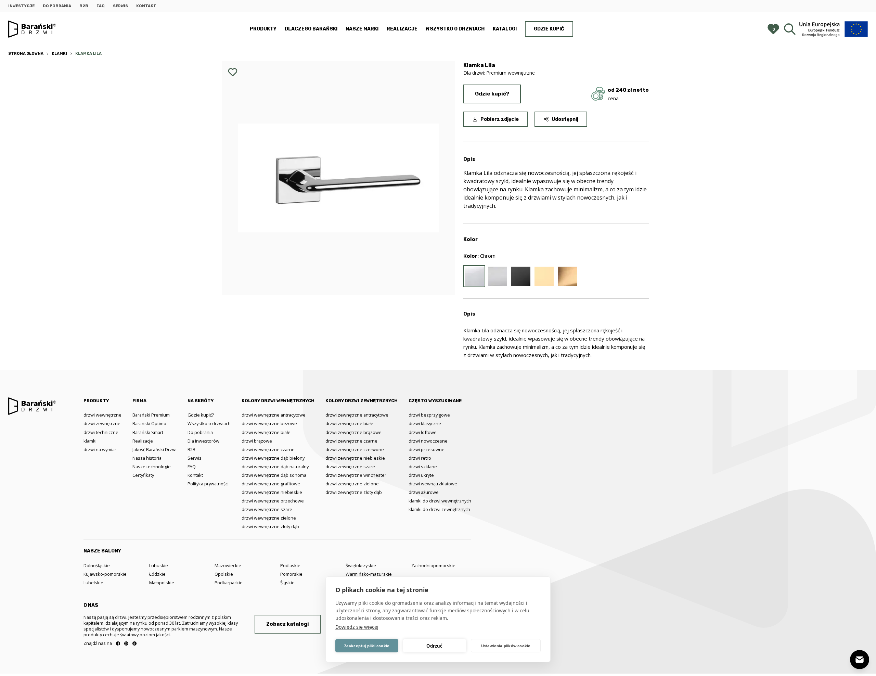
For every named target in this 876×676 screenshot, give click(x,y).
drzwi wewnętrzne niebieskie (272, 492)
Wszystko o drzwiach (455, 29)
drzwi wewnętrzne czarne (268, 449)
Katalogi (505, 29)
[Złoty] (544, 276)
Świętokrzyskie (361, 565)
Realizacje (402, 29)
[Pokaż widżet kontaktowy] (859, 659)
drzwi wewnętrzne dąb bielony (273, 458)
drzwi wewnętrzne (102, 415)
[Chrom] (474, 276)
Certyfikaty (143, 475)
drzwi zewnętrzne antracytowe (356, 415)
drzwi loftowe (423, 432)
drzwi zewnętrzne (101, 423)
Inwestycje (21, 6)
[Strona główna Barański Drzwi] (32, 29)
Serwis (120, 6)
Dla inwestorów (203, 441)
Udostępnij (565, 119)
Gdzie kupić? (492, 94)
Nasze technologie (151, 466)
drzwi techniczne (100, 432)
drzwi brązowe (257, 441)
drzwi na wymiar (99, 449)
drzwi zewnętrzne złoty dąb (353, 492)
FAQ (100, 6)
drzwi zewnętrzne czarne (351, 441)
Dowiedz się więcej (356, 627)
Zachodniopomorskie (433, 565)
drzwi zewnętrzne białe (349, 423)
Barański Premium (151, 415)
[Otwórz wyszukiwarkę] (790, 29)
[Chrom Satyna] (497, 276)
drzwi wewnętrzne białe (266, 432)
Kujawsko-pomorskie (105, 574)
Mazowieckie (228, 565)
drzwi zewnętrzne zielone (352, 484)
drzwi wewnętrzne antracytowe (274, 415)
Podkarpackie (229, 582)
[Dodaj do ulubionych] (232, 72)
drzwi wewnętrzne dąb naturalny (275, 466)
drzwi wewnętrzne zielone (269, 518)
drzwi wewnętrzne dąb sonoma (274, 475)
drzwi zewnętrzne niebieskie (355, 458)
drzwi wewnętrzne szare (267, 509)
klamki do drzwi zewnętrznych (439, 509)
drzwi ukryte (421, 475)
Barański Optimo (149, 423)
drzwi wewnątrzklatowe (433, 484)
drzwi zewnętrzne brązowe (353, 432)
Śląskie (287, 582)
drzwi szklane (423, 466)
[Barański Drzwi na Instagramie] (126, 643)
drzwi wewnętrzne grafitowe (271, 484)
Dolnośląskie (96, 565)
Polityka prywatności (208, 484)
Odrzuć (434, 646)
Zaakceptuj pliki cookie (367, 645)
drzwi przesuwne (427, 449)
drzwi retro (420, 458)
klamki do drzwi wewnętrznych (440, 501)
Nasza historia (147, 458)
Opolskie (224, 574)
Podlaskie (290, 565)
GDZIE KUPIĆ (549, 29)
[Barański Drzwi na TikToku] (134, 643)
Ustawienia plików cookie (506, 645)
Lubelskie (93, 582)
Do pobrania (57, 6)
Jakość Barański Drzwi (154, 449)
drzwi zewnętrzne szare (350, 466)
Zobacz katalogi (287, 624)
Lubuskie (158, 565)
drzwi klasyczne (425, 423)
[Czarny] (521, 276)
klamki (89, 441)
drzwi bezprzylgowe (429, 415)
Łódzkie (157, 574)
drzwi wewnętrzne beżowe (269, 423)
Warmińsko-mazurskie (369, 574)
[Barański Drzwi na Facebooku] (118, 643)
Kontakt (146, 6)
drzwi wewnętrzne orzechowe (273, 501)
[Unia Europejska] (833, 29)
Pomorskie (291, 574)
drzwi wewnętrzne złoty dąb (270, 526)
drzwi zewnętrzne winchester (355, 475)
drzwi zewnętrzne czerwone (354, 449)
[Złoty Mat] (567, 276)
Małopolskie (161, 582)
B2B (83, 6)
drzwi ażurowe (424, 492)
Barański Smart (147, 432)
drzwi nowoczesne (428, 441)
